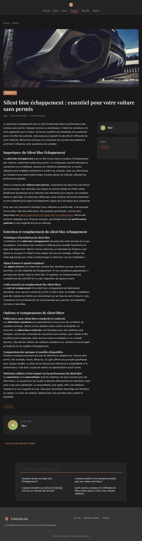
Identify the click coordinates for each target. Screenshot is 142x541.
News (64, 10)
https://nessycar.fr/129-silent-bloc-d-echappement (46, 215)
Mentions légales (91, 518)
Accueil (46, 10)
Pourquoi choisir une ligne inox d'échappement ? (37, 480)
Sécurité (85, 10)
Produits (74, 10)
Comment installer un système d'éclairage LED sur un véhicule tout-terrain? (42, 489)
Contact (106, 518)
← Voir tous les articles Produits (19, 443)
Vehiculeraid (19, 519)
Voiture (95, 10)
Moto (55, 10)
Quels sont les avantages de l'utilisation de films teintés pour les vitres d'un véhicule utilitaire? (95, 490)
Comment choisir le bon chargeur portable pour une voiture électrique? (95, 480)
